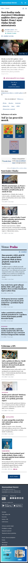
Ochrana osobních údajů (8, 526)
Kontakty (4, 512)
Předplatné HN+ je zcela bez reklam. (19, 168)
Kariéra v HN (5, 519)
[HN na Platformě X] (11, 498)
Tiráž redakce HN (6, 514)
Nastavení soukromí (6, 530)
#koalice (11, 103)
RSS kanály (4, 544)
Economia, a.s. (11, 489)
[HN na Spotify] (20, 498)
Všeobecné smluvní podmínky (9, 533)
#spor (12, 106)
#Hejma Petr (6, 106)
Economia (4, 517)
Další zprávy (14, 476)
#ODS (18, 106)
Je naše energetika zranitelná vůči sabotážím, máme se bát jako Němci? (13, 422)
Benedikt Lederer (9, 29)
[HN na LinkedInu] (18, 498)
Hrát (8, 136)
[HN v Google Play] (7, 505)
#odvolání (18, 103)
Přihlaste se (20, 99)
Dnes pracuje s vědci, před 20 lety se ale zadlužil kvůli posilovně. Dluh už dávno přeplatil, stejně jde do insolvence (13, 260)
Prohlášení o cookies (7, 528)
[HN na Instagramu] (15, 498)
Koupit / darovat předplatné (8, 537)
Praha (14, 247)
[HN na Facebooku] (13, 498)
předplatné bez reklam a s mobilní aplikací (12, 93)
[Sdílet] (23, 8)
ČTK (24, 53)
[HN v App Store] (17, 505)
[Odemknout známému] (26, 8)
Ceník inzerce (5, 521)
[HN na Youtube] (22, 498)
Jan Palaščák (10, 417)
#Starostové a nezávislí (9, 109)
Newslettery (5, 542)
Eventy (3, 540)
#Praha (4, 103)
